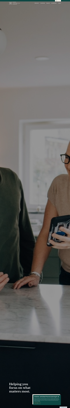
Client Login (58, 0)
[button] (36, 3)
